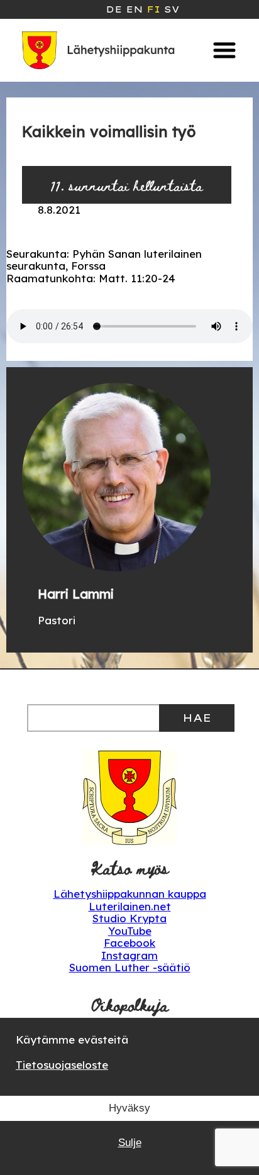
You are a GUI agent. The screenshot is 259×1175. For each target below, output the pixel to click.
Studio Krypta (129, 918)
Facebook (129, 942)
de (114, 9)
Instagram (129, 955)
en (134, 9)
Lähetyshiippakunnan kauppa (129, 893)
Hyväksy (129, 1108)
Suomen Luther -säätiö (129, 967)
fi (153, 9)
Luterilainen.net (130, 906)
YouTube (130, 930)
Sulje (129, 1143)
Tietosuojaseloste (62, 1064)
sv (171, 9)
